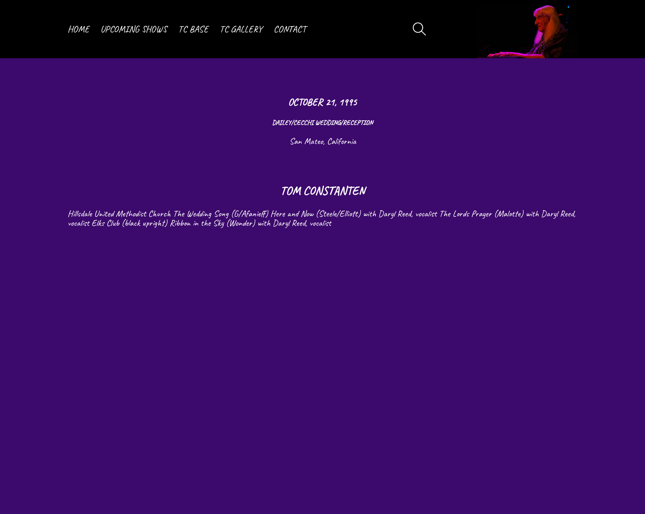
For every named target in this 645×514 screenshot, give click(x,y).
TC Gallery (240, 29)
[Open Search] (419, 29)
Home (78, 29)
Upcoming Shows (133, 29)
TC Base (193, 29)
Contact (290, 29)
